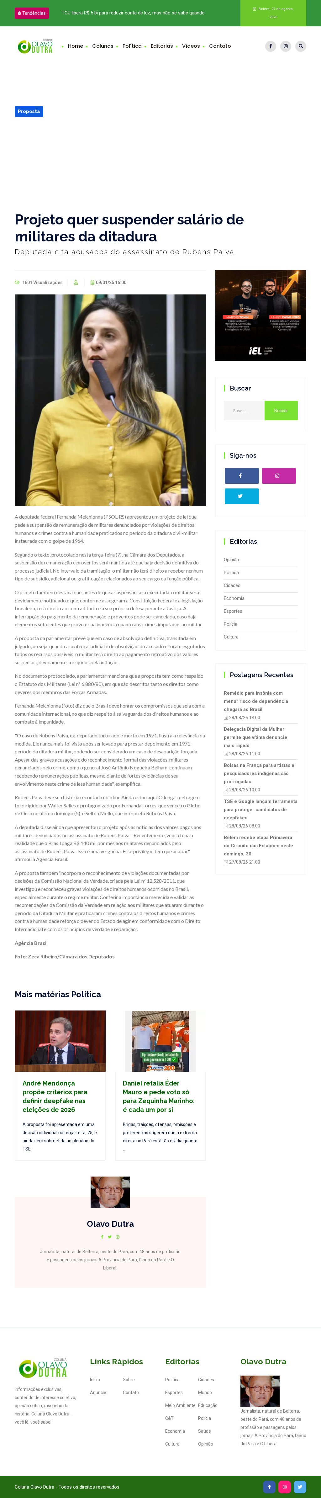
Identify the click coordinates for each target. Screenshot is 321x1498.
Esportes (233, 611)
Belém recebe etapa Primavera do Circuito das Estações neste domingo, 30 (258, 846)
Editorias (162, 46)
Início (95, 1379)
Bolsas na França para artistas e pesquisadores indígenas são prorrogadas (259, 773)
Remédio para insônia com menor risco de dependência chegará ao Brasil (256, 701)
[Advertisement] (160, 164)
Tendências (34, 13)
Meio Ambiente (180, 1405)
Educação (208, 1405)
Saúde (204, 1431)
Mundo (205, 1392)
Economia (234, 598)
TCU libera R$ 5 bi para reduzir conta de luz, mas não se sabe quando (133, 13)
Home (75, 46)
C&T (169, 1418)
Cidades (232, 585)
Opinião (231, 560)
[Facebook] (270, 46)
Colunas (102, 46)
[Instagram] (285, 46)
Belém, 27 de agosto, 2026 (276, 13)
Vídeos (191, 46)
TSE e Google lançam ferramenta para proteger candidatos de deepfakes (260, 810)
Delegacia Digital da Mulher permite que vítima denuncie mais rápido (255, 737)
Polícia (230, 624)
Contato (220, 46)
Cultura (231, 637)
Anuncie (98, 1392)
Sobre (129, 1379)
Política (132, 46)
